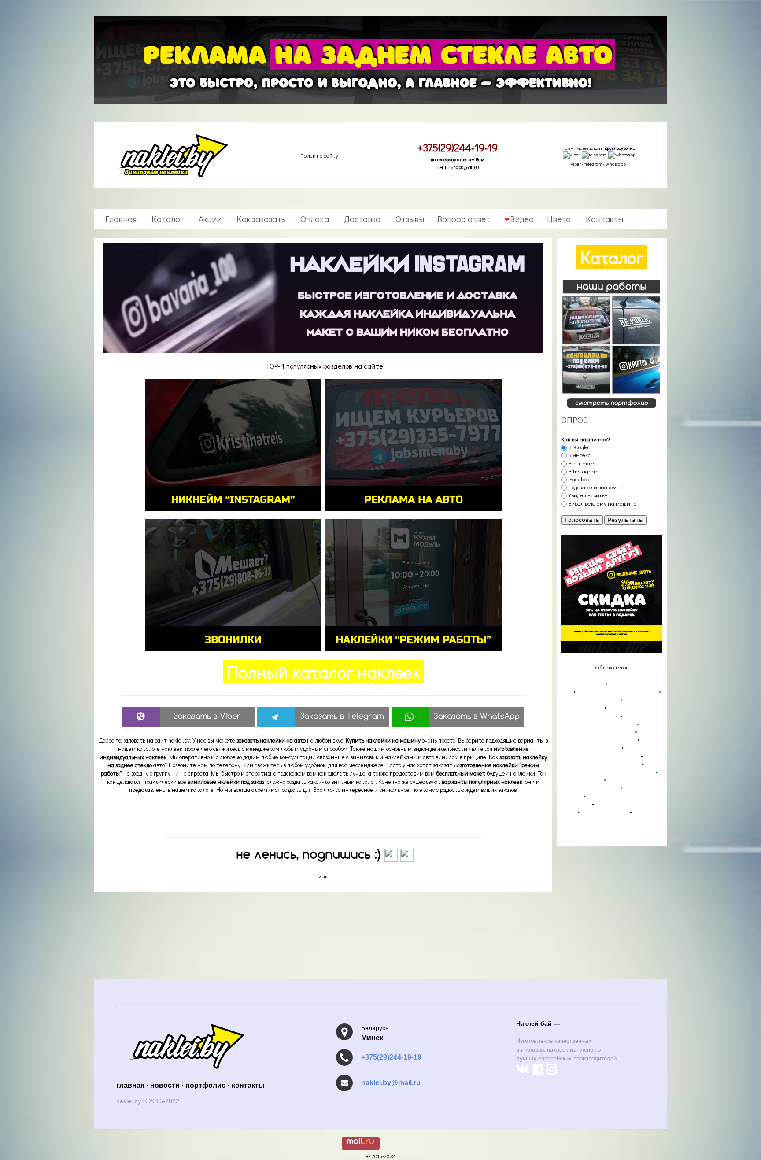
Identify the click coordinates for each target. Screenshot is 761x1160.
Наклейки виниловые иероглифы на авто (605, 750)
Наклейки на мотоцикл (590, 746)
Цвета (559, 218)
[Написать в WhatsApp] (621, 156)
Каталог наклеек (582, 683)
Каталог (167, 218)
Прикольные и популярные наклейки (602, 783)
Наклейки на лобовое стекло (597, 731)
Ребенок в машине (604, 811)
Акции (209, 218)
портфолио (205, 1085)
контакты (248, 1085)
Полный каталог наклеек (323, 671)
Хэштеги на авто (581, 779)
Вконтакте (580, 463)
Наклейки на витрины (590, 698)
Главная (121, 218)
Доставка (361, 218)
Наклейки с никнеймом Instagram (599, 710)
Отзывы (409, 218)
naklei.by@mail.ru (391, 1082)
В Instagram (582, 471)
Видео (522, 218)
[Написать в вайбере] (571, 156)
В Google (577, 447)
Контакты (603, 218)
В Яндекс (579, 454)
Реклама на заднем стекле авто (617, 691)
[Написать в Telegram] (594, 156)
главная (130, 1085)
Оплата (314, 218)
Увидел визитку (587, 495)
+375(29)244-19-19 (391, 1057)
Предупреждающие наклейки (598, 739)
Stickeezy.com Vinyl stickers (595, 835)
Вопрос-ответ (463, 218)
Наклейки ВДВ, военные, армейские (607, 771)
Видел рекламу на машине (602, 503)
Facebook (579, 479)
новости (165, 1085)
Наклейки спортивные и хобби (600, 763)
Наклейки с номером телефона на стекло (607, 719)
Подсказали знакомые (595, 487)
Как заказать (260, 218)
